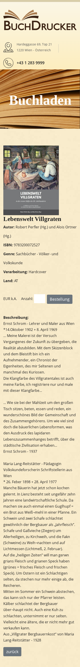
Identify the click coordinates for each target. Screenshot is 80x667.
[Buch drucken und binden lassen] (40, 19)
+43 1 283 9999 (30, 62)
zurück (12, 651)
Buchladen (40, 100)
